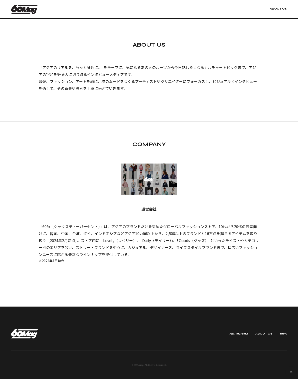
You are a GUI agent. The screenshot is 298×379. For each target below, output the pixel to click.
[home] (36, 9)
